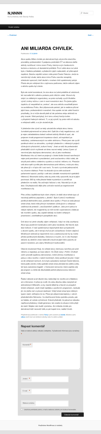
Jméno (26, 379)
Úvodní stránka (13, 27)
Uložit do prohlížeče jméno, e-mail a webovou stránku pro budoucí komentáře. (50, 409)
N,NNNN (15, 13)
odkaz (23, 317)
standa (62, 315)
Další (90, 35)
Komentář (27, 345)
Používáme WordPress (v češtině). (50, 425)
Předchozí (12, 35)
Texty (46, 315)
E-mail (26, 391)
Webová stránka (28, 403)
